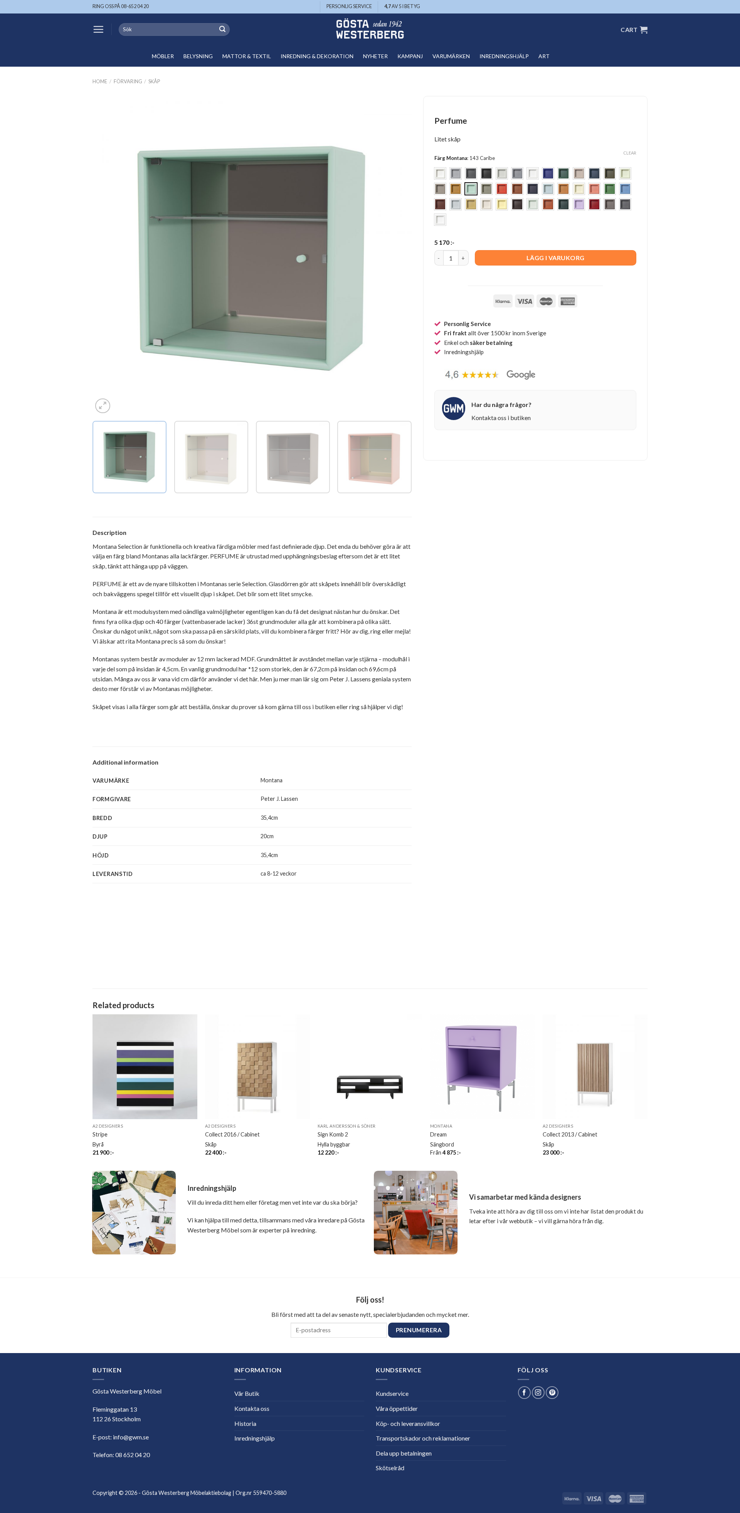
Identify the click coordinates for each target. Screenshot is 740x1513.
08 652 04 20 (132, 1454)
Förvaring (128, 81)
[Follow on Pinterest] (552, 1392)
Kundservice (392, 1393)
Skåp (154, 81)
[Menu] (98, 29)
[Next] (395, 256)
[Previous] (109, 256)
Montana (272, 780)
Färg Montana (450, 158)
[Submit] (222, 29)
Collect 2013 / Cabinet (570, 1134)
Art (544, 56)
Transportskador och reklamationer (423, 1438)
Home (99, 81)
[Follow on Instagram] (538, 1392)
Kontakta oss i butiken (501, 417)
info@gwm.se (131, 1437)
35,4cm (269, 817)
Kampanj (410, 56)
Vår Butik (246, 1393)
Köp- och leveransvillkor (408, 1423)
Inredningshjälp (504, 56)
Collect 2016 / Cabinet (232, 1134)
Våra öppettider (397, 1408)
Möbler (163, 56)
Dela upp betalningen (404, 1453)
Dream (438, 1134)
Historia (245, 1423)
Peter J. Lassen (279, 798)
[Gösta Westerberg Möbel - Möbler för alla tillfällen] (370, 29)
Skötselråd (390, 1467)
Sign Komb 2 (333, 1134)
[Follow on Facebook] (524, 1392)
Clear (629, 152)
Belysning (198, 56)
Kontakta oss (251, 1408)
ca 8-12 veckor (279, 873)
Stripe (100, 1134)
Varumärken (451, 56)
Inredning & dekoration (317, 56)
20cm (267, 836)
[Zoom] (102, 406)
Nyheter (375, 56)
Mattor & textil (246, 56)
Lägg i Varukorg (555, 257)
